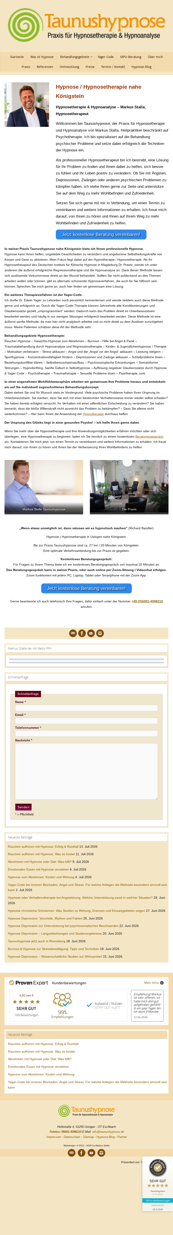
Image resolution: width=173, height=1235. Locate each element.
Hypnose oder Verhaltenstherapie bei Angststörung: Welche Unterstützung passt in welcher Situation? (80, 897)
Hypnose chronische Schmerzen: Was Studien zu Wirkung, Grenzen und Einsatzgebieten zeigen (76, 910)
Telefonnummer (28, 727)
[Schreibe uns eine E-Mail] (73, 633)
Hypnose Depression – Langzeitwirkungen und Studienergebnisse (55, 933)
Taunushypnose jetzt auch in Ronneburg (36, 941)
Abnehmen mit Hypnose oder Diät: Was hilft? (40, 862)
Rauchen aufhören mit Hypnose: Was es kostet (41, 854)
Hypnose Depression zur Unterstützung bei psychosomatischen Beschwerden (63, 926)
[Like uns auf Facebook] (82, 633)
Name (20, 702)
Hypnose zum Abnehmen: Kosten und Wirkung (41, 877)
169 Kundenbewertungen (158, 1200)
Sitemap (88, 1137)
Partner (122, 1137)
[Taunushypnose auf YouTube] (91, 633)
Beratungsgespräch (149, 436)
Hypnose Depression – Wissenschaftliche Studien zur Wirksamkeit (55, 956)
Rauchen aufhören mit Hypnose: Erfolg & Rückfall (43, 846)
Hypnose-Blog (105, 1137)
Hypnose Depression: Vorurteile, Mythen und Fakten (45, 918)
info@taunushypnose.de (108, 1131)
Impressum (53, 1137)
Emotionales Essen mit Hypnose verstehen (38, 869)
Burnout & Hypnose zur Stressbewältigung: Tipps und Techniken (53, 949)
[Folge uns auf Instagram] (100, 633)
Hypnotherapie (93, 414)
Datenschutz (72, 1137)
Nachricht (23, 740)
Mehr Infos (151, 982)
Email (20, 715)
